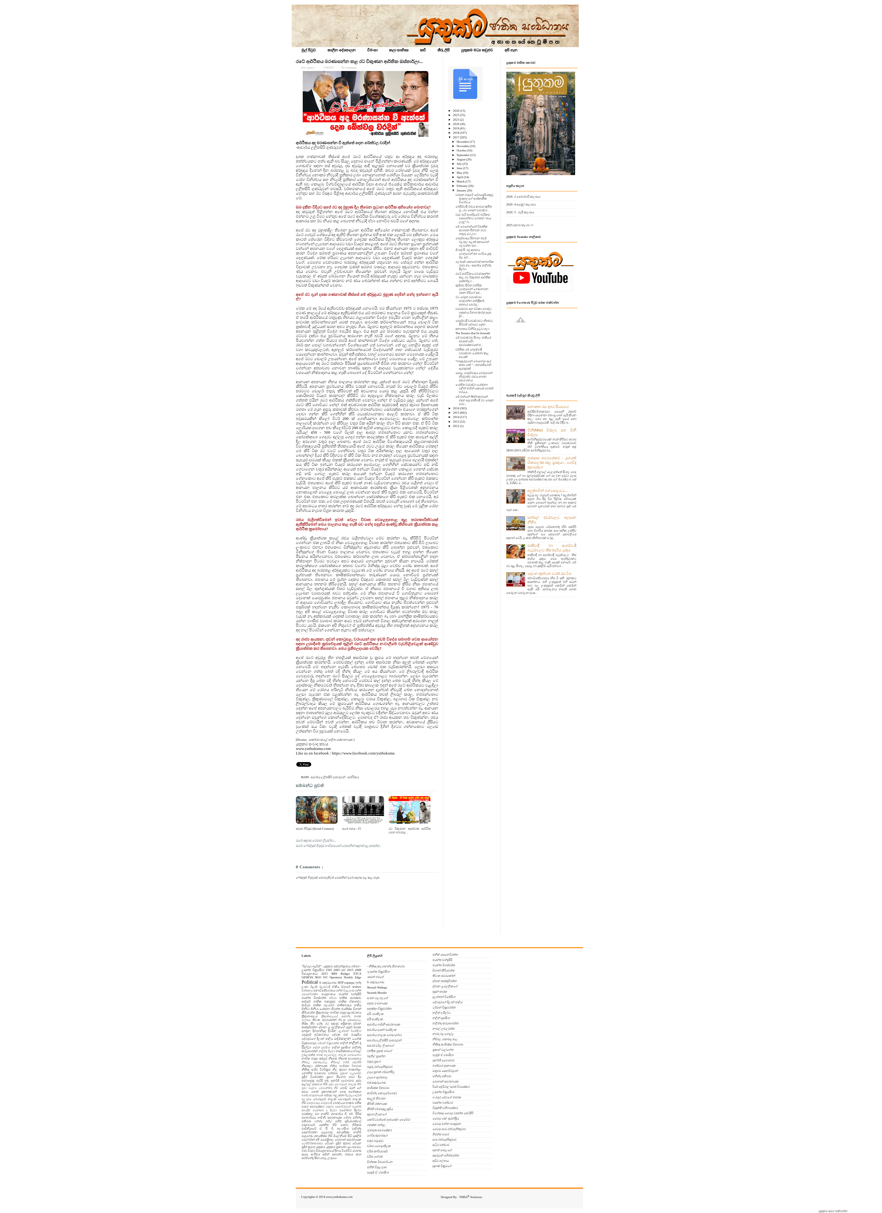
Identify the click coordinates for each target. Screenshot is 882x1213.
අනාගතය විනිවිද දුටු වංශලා (472, 328)
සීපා (316, 1158)
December (463, 141)
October (462, 150)
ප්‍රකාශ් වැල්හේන (350, 1073)
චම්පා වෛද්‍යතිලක (379, 1146)
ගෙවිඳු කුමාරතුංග (377, 1135)
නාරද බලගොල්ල (327, 1055)
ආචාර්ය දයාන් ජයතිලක (382, 1029)
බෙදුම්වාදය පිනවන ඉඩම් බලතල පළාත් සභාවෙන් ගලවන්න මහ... (472, 241)
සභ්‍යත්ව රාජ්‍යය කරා (346, 1154)
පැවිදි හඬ (322, 1080)
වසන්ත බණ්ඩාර (443, 1102)
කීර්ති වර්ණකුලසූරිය (380, 1109)
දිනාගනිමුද (319, 1031)
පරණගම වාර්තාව (326, 1073)
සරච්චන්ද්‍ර (308, 1158)
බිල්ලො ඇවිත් (353, 1095)
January (462, 190)
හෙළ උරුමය (328, 1158)
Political (310, 982)
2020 (456, 124)
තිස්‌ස (305, 1023)
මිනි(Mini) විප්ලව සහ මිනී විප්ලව (551, 432)
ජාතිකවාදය (344, 1005)
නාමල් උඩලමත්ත (444, 1028)
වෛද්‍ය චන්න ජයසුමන (447, 1123)
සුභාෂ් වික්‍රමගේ (442, 1166)
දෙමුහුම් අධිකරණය (315, 1034)
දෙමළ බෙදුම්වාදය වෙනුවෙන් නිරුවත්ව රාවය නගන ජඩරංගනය (473, 376)
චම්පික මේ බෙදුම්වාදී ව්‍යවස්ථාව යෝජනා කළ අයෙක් (472, 353)
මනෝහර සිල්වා (350, 1110)
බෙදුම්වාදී (326, 1103)
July (460, 163)
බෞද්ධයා (339, 1103)
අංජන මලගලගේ (377, 998)
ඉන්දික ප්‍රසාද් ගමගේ (379, 1051)
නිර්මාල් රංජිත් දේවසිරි (346, 1062)
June (460, 168)
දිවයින (332, 1031)
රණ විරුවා (308, 1150)
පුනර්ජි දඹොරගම (342, 1080)
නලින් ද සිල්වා (441, 1012)
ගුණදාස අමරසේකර (379, 1130)
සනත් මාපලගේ (442, 1150)
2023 (456, 119)
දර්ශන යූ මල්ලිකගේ (332, 1027)
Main (305, 777)
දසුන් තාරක (353, 1027)
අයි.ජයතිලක (375, 1019)
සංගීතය (315, 1154)
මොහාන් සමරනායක (348, 1139)
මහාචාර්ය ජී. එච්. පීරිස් (346, 1114)
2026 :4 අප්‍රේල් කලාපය (521, 204)
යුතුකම (320, 1147)
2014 (456, 417)
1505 (329, 970)
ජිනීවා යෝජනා (320, 1009)
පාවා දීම (355, 1077)
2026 (456, 110)
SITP (341, 982)
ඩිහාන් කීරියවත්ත (444, 970)
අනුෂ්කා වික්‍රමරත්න (379, 1008)
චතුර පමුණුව (375, 1140)
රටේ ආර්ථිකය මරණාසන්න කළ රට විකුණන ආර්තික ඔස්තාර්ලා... (359, 61)
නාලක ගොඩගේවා (350, 1055)
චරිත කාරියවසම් (377, 1151)
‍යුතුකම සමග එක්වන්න (833, 1211)
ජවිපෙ (333, 998)
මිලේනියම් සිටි (342, 1136)
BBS (334, 973)
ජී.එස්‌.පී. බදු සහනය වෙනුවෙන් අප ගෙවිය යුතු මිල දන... (473, 253)
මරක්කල (307, 1114)
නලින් (344, 1043)
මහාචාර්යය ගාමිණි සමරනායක (322, 1117)
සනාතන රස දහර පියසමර (548, 407)
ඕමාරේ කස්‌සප (351, 986)
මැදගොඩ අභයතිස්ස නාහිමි (341, 1132)
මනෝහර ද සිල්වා (325, 1110)
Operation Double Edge (345, 977)
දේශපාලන (342, 1038)
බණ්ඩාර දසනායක (312, 1095)
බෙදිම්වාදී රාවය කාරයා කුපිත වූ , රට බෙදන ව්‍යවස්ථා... (473, 208)
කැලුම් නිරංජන (376, 1098)
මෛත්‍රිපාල (327, 1139)
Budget (345, 973)
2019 (456, 128)
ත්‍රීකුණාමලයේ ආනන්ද (336, 1016)
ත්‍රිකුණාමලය (309, 1016)
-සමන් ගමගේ (375, 977)
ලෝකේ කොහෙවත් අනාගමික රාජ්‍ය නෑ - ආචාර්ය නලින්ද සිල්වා (474, 265)
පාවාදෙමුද (308, 1080)
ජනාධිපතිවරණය (324, 990)
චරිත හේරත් (375, 1156)
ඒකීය (335, 986)
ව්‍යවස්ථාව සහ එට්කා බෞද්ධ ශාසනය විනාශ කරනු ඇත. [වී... (473, 312)
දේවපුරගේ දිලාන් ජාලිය (317, 1038)
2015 (456, 412)
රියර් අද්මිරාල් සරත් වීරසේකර (451, 1086)
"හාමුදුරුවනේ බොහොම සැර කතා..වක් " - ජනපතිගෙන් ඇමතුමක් (473, 364)
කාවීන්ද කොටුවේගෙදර (382, 1093)
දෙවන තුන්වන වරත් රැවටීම (549, 573)
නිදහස (332, 1058)
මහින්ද (347, 1117)
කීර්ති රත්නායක (377, 1103)
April (460, 177)
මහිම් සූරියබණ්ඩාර (348, 1121)
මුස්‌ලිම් (357, 1136)
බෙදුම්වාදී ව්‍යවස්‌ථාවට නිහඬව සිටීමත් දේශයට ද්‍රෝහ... (474, 322)
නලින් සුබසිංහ (322, 1047)
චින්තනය (307, 990)
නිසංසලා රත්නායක (315, 1066)
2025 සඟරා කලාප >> (519, 225)
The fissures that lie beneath (472, 333)
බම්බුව (328, 1095)
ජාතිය (357, 1005)
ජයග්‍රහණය (328, 994)
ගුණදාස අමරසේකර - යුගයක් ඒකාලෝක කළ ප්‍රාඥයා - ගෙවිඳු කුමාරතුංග (551, 462)
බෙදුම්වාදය (313, 1103)
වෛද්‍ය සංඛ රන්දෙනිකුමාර (449, 1129)
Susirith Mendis (377, 992)
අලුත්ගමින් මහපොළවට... (547, 491)
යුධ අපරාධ (354, 1147)
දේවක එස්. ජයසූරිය (347, 1034)
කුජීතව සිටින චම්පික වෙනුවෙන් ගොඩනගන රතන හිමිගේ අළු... (471, 289)
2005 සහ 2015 (343, 970)
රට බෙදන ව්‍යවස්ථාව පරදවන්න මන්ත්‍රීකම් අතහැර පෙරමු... (469, 300)
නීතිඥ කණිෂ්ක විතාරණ (345, 1066)
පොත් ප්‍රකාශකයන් (324, 1091)
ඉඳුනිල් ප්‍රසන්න (376, 1056)
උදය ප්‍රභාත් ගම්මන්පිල (381, 1072)
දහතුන (306, 1031)
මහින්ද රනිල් (323, 1121)
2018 (456, 132)
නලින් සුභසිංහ (341, 1047)
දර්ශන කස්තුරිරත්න (445, 981)
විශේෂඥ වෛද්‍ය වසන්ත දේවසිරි (453, 1113)
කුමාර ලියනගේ (377, 1114)
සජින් (325, 1154)
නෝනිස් (307, 1073)
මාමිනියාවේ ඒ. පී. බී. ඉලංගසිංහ (325, 1128)
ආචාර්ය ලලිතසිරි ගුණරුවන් (328, 777)
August (461, 159)
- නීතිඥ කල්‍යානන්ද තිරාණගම (386, 966)
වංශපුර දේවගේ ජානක (447, 1097)
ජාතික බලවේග (323, 1005)
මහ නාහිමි (322, 1114)
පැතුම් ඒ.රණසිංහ (443, 1055)
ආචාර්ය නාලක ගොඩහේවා (384, 1035)
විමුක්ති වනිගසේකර (445, 1108)
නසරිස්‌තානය (344, 1051)
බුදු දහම (307, 1099)
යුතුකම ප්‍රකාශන (336, 1147)
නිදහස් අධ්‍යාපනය (349, 1058)
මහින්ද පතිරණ (442, 1076)
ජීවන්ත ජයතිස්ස (341, 1009)
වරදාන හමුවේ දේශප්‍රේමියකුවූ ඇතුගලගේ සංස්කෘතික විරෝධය (474, 198)
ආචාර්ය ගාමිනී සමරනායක (383, 1024)
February (462, 186)
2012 (456, 426)
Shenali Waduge (377, 987)
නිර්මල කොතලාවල (315, 1062)
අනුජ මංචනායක (377, 1003)
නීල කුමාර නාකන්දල (346, 1069)
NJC (325, 977)
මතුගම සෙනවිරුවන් (338, 1106)
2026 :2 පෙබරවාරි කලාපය (523, 196)
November (463, 146)
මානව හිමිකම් (351, 1125)
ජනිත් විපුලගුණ (345, 990)
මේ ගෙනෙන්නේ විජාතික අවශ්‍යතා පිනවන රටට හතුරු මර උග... (471, 230)
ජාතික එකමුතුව (325, 1001)
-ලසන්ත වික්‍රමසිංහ (378, 971)
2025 (456, 115)
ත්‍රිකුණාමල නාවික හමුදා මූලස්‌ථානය (339, 1012)
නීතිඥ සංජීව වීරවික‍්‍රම (316, 1069)
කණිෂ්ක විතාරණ (378, 1088)
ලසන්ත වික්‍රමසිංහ (444, 1092)
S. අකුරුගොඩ (328, 982)
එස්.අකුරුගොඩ (376, 1082)
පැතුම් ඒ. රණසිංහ (378, 1172)
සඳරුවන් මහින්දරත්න (446, 1155)
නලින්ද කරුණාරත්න (446, 1023)
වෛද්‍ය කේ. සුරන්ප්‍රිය (446, 1118)
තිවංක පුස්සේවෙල (349, 1020)
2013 (456, 421)
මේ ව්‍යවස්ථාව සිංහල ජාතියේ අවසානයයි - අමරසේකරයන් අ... (473, 341)
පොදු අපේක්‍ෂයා (350, 1091)
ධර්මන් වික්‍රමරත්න (328, 1043)
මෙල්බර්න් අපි (310, 1139)
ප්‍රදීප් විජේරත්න (312, 1077)
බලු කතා (338, 1095)
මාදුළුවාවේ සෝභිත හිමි (319, 1125)
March (461, 181)
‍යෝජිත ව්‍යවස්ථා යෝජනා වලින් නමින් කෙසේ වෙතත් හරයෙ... (474, 388)
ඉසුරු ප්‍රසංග (374, 1061)
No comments (349, 67)
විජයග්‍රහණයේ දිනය (328, 1150)
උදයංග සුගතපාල (377, 1077)
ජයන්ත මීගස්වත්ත (314, 997)
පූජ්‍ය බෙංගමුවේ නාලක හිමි (345, 1084)
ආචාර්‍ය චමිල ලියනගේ (380, 1045)
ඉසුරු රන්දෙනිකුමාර (380, 1066)
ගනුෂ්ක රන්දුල (376, 1125)
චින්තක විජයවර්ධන (380, 1162)
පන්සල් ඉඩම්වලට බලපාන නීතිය (551, 519)
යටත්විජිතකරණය (312, 1143)
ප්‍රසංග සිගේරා (336, 1077)
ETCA (357, 973)
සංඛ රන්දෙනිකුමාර (444, 1139)
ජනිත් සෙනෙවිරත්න (445, 954)
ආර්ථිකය (353, 777)
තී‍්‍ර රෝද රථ (319, 1023)
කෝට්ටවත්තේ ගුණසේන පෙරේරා (388, 1119)
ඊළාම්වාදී (324, 986)
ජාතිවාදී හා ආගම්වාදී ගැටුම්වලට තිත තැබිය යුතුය (551, 548)
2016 (456, 408)
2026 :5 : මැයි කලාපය (520, 212)
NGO (318, 977)
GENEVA (307, 977)
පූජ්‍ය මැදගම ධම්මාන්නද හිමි (320, 1088)
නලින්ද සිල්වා (327, 1051)
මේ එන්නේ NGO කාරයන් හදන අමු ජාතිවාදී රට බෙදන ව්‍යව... (474, 400)
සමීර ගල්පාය (441, 1160)
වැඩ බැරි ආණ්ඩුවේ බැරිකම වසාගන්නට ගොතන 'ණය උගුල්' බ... (473, 218)
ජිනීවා (305, 1009)
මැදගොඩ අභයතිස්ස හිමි (317, 1136)
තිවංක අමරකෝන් (324, 1020)
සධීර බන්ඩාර (441, 1145)
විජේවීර (347, 1150)
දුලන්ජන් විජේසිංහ (350, 1031)
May (460, 172)
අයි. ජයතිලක (375, 1014)
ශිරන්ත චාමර (441, 1134)
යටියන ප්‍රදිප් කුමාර (338, 1143)
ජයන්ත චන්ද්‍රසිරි (350, 994)
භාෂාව (350, 1103)
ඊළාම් (313, 986)
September (463, 155)
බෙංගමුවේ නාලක (324, 1099)
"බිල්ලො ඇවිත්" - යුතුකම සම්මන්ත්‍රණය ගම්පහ (331, 966)
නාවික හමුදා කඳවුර (314, 1058)
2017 (456, 137)
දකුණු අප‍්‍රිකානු (341, 1023)
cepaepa (349, 982)
